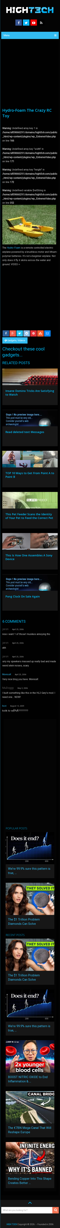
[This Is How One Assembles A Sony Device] (30, 542)
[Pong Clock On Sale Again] (30, 583)
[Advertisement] (30, 76)
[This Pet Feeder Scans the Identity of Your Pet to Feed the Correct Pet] (30, 501)
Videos (21, 340)
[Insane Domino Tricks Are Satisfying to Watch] (30, 378)
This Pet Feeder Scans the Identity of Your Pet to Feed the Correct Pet (29, 516)
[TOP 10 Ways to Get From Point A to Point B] (30, 460)
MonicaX (6, 674)
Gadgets (11, 340)
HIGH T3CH (12, 1224)
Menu (7, 35)
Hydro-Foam (13, 247)
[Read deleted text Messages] (30, 419)
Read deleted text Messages (24, 432)
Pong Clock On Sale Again (22, 596)
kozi (4, 705)
